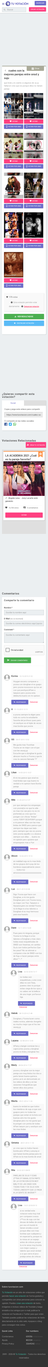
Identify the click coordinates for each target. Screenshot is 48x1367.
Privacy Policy (8, 1344)
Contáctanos (7, 1336)
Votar (15, 121)
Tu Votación (7, 1292)
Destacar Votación (25, 323)
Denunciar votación (31, 306)
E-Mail (13, 619)
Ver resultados (25, 316)
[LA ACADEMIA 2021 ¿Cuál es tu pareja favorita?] (24, 517)
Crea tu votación (37, 445)
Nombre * (8, 608)
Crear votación (37, 9)
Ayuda (4, 1340)
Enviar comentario (19, 660)
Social (13, 403)
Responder (21, 702)
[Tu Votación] (15, 4)
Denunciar (34, 702)
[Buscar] (4, 10)
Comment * (9, 630)
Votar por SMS (14, 127)
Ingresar (40, 3)
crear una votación (24, 1303)
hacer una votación (17, 1296)
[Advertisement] (24, 39)
